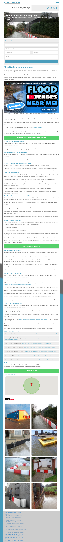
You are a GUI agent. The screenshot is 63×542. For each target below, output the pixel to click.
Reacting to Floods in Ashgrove (13, 517)
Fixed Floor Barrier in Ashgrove (13, 521)
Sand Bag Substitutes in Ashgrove (14, 526)
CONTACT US (31, 371)
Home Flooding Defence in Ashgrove (14, 535)
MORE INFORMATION (31, 246)
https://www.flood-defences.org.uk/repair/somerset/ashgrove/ (37, 359)
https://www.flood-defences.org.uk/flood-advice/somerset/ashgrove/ (34, 355)
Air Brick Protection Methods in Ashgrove (16, 529)
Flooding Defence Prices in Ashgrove (14, 534)
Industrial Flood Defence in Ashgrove (14, 537)
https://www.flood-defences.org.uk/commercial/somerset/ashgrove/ (41, 351)
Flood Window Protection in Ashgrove (15, 532)
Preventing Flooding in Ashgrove (14, 515)
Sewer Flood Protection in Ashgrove (14, 531)
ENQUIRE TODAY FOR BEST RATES (31, 137)
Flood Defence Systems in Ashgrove (13, 512)
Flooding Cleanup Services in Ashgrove (14, 540)
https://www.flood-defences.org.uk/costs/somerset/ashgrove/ (36, 343)
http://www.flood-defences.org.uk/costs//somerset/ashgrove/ (33, 319)
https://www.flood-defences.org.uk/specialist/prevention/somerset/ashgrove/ (38, 333)
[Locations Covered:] (4, 2)
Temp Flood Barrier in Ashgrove (13, 520)
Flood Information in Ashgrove (12, 538)
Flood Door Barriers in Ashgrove (14, 528)
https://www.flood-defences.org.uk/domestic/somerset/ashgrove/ (39, 347)
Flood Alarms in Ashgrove (12, 525)
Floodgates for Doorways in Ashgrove (15, 523)
